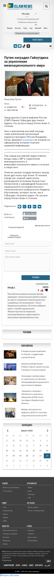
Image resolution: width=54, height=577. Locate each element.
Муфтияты (39, 565)
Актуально (31, 503)
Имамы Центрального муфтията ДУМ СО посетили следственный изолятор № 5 (34, 412)
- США (4, 521)
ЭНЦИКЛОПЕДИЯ (9, 565)
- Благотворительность (9, 530)
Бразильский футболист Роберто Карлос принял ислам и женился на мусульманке (35, 367)
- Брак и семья (31, 537)
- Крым (29, 491)
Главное (5, 484)
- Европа (5, 514)
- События (30, 534)
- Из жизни (5, 537)
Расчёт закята (38, 40)
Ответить (45, 287)
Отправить (35, 278)
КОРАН (18, 565)
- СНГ (29, 498)
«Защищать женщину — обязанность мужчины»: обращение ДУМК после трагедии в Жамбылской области (32, 397)
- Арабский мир (7, 510)
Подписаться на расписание (27, 33)
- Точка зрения (7, 491)
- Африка (5, 517)
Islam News (31, 214)
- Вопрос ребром (32, 507)
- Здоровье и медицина (9, 534)
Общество (5, 526)
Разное (29, 526)
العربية (47, 565)
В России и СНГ (32, 484)
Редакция (6, 560)
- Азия (4, 507)
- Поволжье (31, 494)
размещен (28, 140)
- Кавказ (29, 487)
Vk (27, 218)
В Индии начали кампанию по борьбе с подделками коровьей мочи (33, 354)
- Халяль (5, 544)
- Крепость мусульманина (10, 487)
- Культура (30, 530)
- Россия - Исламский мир (35, 510)
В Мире (4, 503)
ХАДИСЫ (24, 565)
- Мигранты (6, 540)
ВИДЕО (31, 565)
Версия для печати (42, 226)
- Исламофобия (32, 540)
